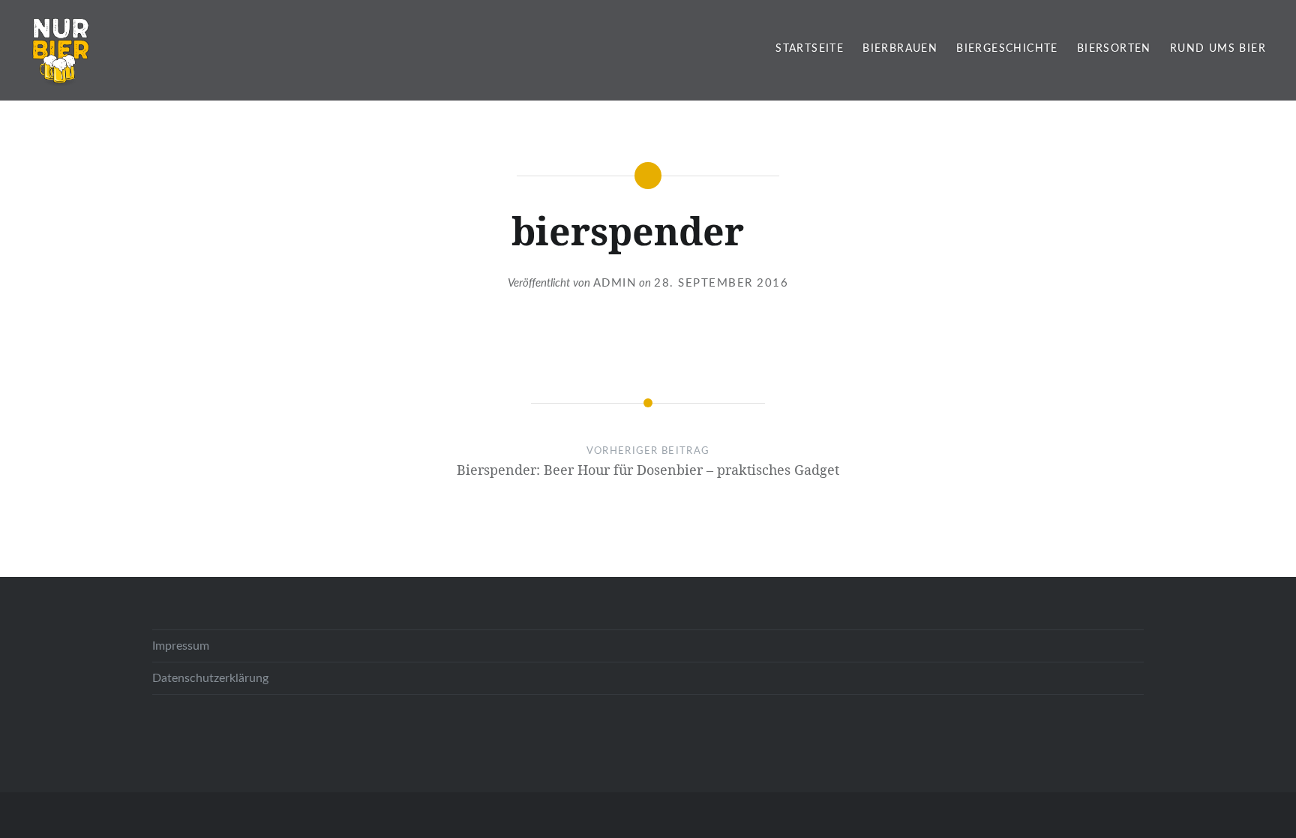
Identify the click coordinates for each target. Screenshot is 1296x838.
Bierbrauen (900, 49)
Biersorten (1114, 49)
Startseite (810, 49)
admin (615, 283)
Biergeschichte (1007, 49)
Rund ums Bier (1218, 49)
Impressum (180, 646)
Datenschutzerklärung (210, 678)
